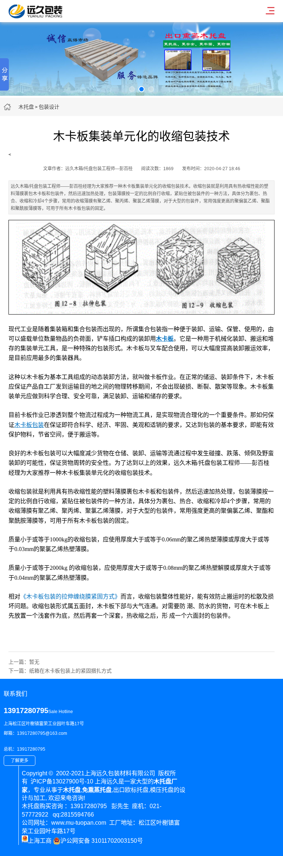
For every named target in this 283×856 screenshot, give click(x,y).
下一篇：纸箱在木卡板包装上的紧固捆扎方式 (60, 671)
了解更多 (19, 760)
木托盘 (26, 107)
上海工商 (40, 841)
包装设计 (49, 107)
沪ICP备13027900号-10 (62, 781)
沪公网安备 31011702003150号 (101, 841)
